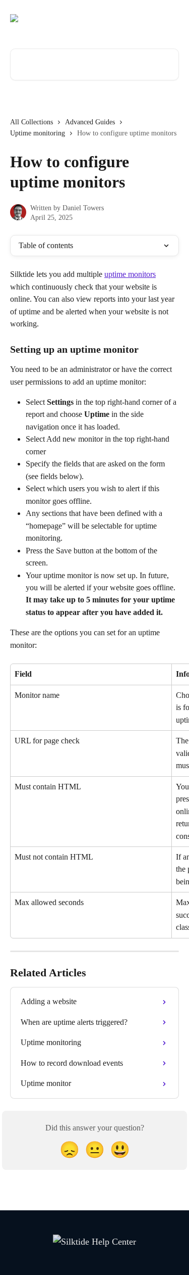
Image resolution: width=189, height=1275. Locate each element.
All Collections (31, 122)
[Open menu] (170, 18)
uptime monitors (130, 274)
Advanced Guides (90, 122)
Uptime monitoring (37, 133)
